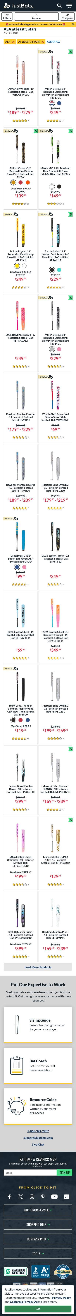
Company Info (36, 1239)
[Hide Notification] (73, 24)
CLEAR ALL (53, 41)
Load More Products (38, 967)
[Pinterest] (42, 1196)
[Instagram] (32, 1196)
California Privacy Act (24, 1301)
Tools (36, 1253)
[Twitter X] (20, 1196)
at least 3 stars (29, 41)
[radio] (52, 103)
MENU (70, 7)
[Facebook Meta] (9, 1196)
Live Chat (38, 1144)
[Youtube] (54, 1196)
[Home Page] (18, 5)
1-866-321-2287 (38, 1131)
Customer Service (36, 1210)
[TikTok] (66, 1196)
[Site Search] (58, 6)
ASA (7, 41)
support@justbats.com (38, 1137)
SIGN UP (64, 1172)
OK (38, 1309)
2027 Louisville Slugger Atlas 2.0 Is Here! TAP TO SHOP (35, 24)
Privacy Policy (61, 1297)
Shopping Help (36, 1224)
